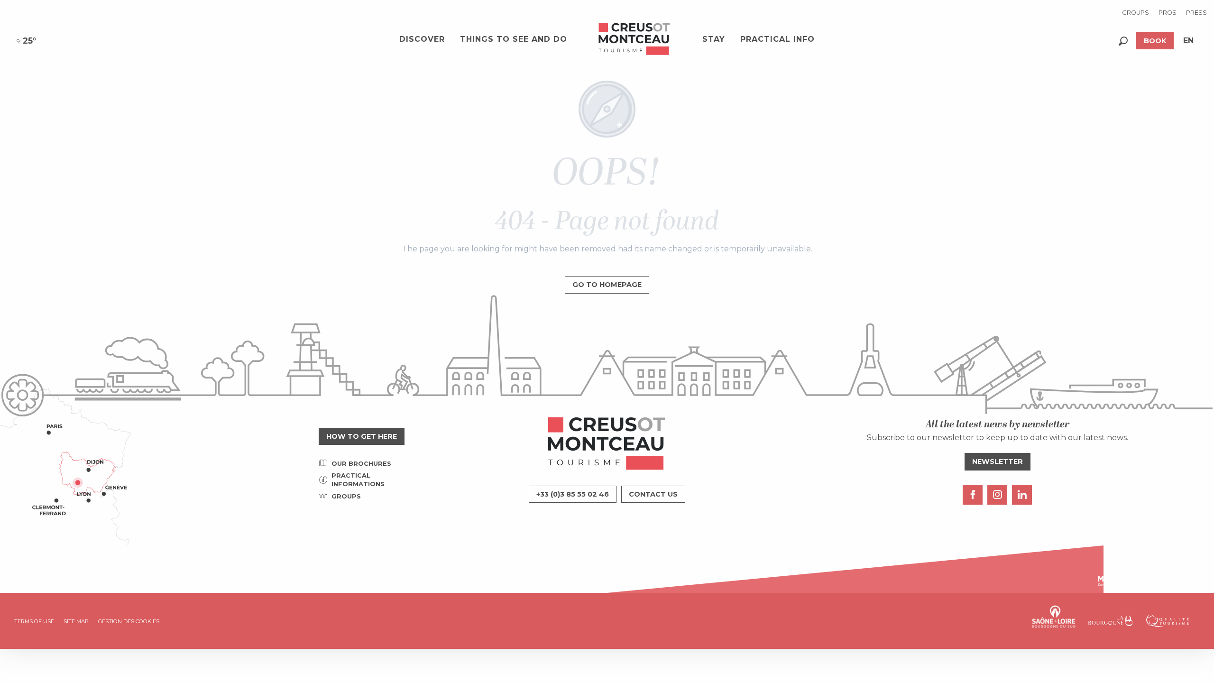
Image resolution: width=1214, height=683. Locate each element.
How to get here (361, 436)
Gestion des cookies (128, 621)
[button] (1123, 41)
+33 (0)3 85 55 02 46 (572, 494)
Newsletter (997, 461)
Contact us (653, 494)
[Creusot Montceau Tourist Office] (634, 39)
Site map (76, 621)
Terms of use (34, 621)
